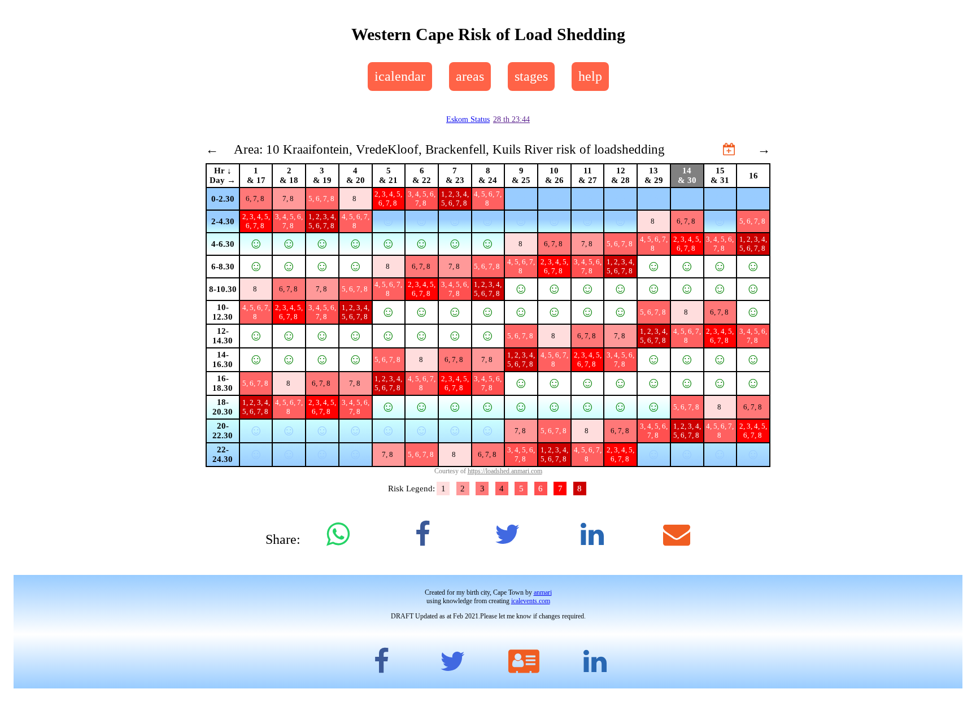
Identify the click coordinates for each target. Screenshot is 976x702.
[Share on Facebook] (422, 534)
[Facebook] (381, 661)
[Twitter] (452, 661)
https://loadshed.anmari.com (505, 471)
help (590, 76)
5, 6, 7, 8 (322, 198)
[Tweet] (507, 534)
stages (531, 76)
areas (470, 76)
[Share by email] (677, 534)
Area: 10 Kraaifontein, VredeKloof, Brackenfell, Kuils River (393, 149)
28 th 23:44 (511, 119)
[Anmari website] (523, 661)
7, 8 (288, 198)
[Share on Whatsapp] (338, 534)
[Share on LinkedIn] (592, 534)
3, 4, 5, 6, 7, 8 (421, 198)
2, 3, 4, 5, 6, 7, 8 (388, 198)
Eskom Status (468, 119)
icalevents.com (530, 601)
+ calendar (695, 149)
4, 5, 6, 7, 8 (488, 198)
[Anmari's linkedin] (595, 661)
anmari (543, 592)
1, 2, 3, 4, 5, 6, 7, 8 (455, 198)
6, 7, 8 (256, 198)
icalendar (399, 76)
